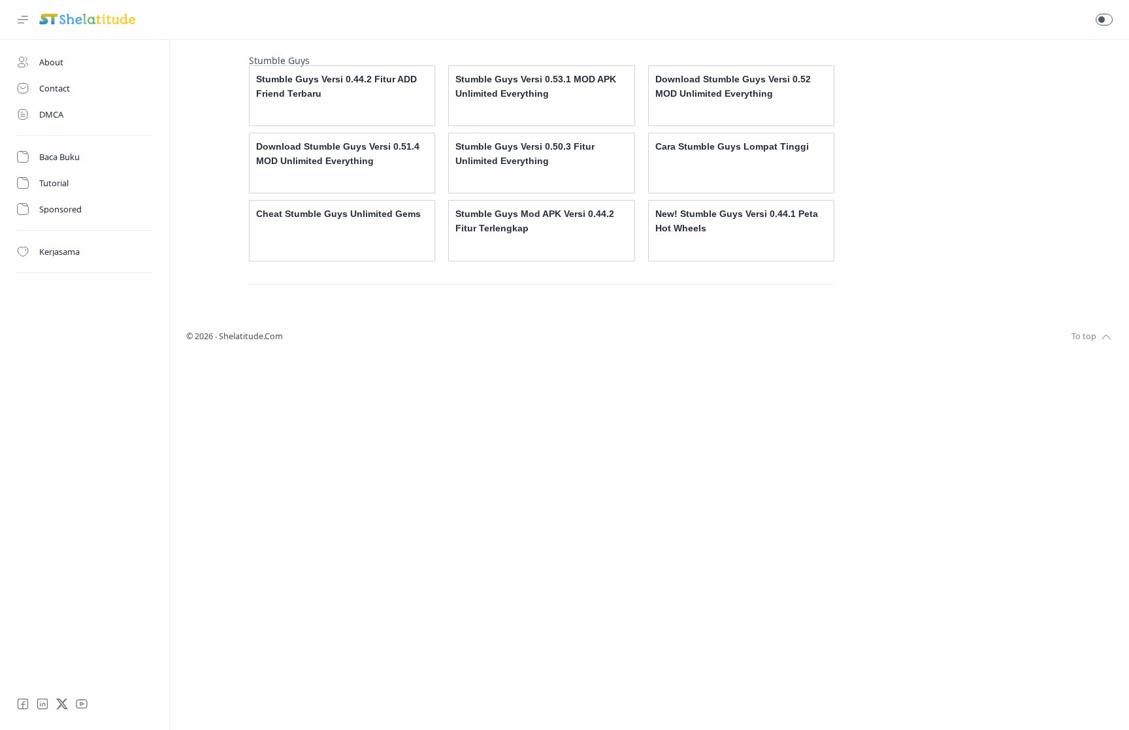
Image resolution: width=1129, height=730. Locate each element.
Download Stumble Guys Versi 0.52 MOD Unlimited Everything (733, 86)
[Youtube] (81, 703)
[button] (1104, 19)
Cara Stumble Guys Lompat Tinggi (732, 146)
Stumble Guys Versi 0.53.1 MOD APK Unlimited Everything (535, 86)
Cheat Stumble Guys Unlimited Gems (338, 213)
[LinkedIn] (42, 703)
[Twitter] (62, 703)
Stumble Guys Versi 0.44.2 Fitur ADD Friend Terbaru (336, 86)
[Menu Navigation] (22, 19)
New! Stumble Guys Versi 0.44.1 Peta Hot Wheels (736, 220)
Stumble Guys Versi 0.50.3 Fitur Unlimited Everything (525, 153)
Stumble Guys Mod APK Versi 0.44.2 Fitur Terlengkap (534, 220)
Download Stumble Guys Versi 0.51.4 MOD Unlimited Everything (337, 153)
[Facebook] (22, 703)
